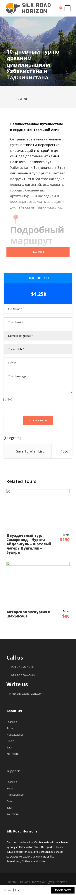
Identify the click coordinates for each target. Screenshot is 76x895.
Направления (15, 734)
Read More (38, 251)
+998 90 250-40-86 (22, 675)
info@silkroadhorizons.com (26, 693)
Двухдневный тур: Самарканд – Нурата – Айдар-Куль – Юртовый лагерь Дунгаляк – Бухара (28, 544)
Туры (9, 728)
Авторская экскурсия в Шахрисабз (28, 614)
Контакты (12, 753)
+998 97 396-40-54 (22, 666)
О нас (10, 741)
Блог (9, 747)
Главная (11, 722)
